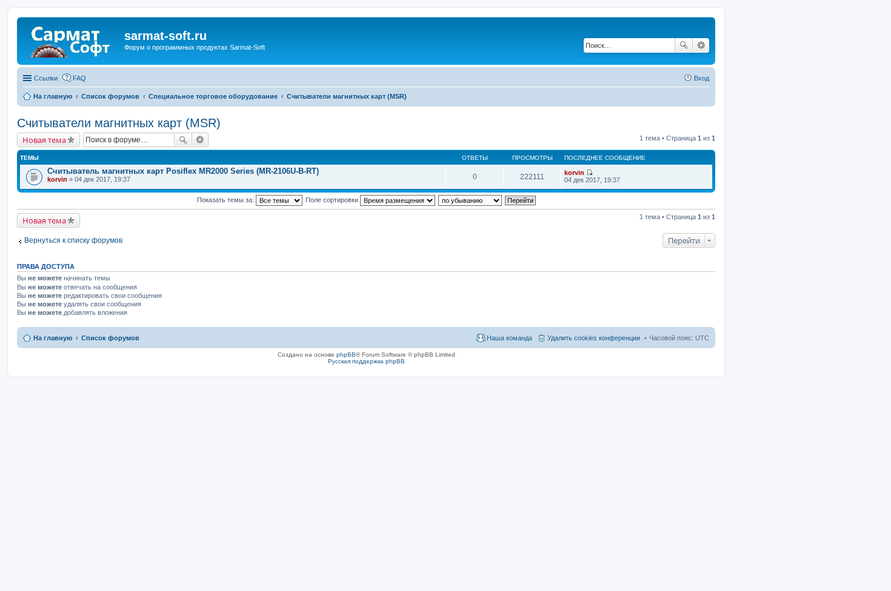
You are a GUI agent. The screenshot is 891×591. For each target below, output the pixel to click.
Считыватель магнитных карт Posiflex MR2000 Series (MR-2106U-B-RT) (183, 171)
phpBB (346, 354)
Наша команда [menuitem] (509, 338)
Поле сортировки (332, 199)
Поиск (684, 45)
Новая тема (44, 139)
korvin (57, 179)
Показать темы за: (226, 199)
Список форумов (110, 338)
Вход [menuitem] (701, 78)
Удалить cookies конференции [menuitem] (593, 338)
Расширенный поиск (701, 45)
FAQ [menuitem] (79, 78)
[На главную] (72, 39)
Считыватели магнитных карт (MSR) (119, 123)
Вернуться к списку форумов (73, 240)
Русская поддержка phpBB (366, 361)
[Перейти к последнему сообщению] (589, 172)
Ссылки (46, 78)
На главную (52, 338)
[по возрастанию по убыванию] (470, 199)
